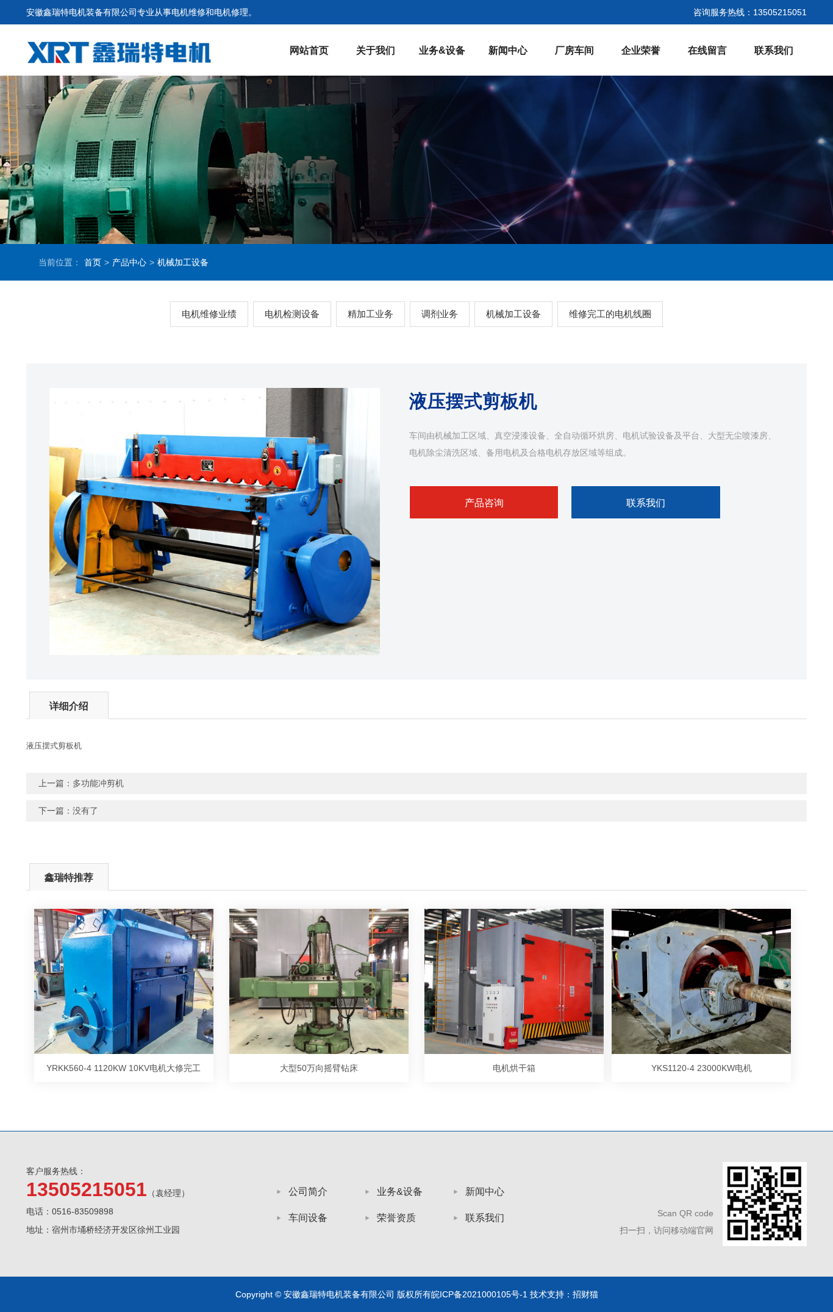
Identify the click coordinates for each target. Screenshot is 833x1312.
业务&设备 (442, 50)
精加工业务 (370, 314)
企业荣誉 (640, 50)
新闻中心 (507, 50)
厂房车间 (574, 50)
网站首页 (309, 50)
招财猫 (585, 1294)
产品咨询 (484, 503)
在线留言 (707, 50)
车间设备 (307, 1218)
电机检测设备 (292, 314)
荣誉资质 (396, 1218)
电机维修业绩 (209, 314)
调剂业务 (439, 314)
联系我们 (773, 50)
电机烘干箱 (514, 1068)
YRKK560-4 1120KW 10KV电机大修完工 (123, 1068)
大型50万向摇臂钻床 (319, 1068)
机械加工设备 (183, 262)
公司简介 (307, 1191)
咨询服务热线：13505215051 (750, 12)
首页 (92, 262)
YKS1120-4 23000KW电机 (701, 1068)
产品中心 (129, 262)
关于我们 (375, 50)
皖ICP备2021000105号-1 (479, 1294)
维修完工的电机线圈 (610, 314)
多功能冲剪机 (98, 783)
